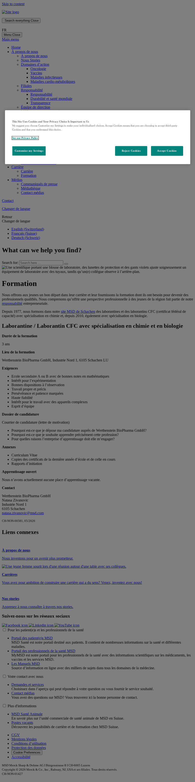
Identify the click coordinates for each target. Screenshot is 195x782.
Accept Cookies (167, 150)
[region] (97, 137)
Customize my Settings (29, 150)
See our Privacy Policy (25, 137)
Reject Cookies (131, 150)
